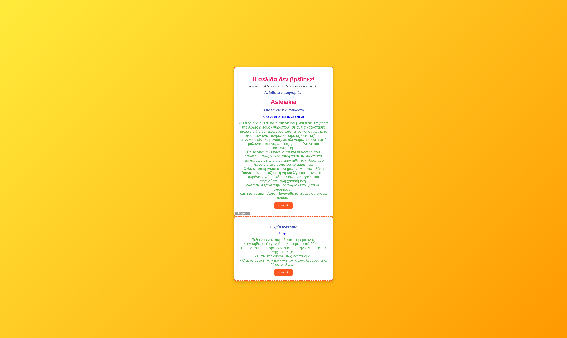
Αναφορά (242, 213)
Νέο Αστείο (283, 205)
